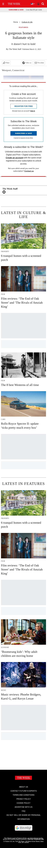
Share (7, 63)
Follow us (28, 63)
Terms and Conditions (23, 795)
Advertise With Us (23, 807)
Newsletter (41, 63)
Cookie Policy (23, 803)
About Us (23, 787)
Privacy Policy (23, 799)
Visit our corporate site (35, 839)
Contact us (29, 171)
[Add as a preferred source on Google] (23, 828)
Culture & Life (27, 22)
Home (15, 22)
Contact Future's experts (24, 791)
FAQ (23, 811)
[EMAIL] (5, 192)
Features (23, 27)
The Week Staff (15, 49)
